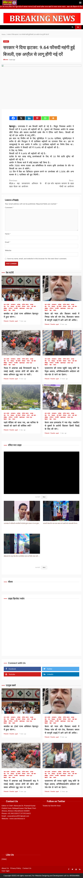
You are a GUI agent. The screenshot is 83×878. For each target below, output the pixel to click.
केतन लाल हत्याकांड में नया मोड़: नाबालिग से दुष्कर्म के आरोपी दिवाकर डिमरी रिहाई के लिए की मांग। (62, 397)
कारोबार (19, 304)
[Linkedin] (29, 118)
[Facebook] (13, 118)
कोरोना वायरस (25, 304)
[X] (21, 118)
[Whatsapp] (45, 118)
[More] (53, 118)
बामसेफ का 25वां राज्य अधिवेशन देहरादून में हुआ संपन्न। (21, 288)
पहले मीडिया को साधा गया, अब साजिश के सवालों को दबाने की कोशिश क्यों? (21, 397)
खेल (5, 306)
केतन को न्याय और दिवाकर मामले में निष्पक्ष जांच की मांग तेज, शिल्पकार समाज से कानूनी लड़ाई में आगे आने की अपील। (62, 288)
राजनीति (16, 308)
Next (44, 497)
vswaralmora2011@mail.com (18, 816)
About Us (5, 868)
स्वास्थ (13, 310)
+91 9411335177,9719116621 (19, 813)
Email (7, 242)
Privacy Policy (15, 868)
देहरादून (13, 306)
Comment (9, 207)
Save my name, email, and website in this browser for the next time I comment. (37, 259)
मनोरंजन (11, 308)
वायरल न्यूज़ (29, 308)
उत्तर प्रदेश (7, 304)
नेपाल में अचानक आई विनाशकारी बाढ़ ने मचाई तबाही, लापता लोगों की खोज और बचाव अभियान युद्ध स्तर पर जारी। (21, 342)
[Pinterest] (37, 118)
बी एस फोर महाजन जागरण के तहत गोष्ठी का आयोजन (59, 183)
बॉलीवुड (6, 308)
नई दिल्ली (18, 306)
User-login (6, 871)
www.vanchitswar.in (17, 818)
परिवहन (24, 306)
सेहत (10, 310)
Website (8, 250)
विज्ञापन (6, 310)
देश (8, 306)
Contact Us (27, 868)
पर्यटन (28, 306)
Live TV (78, 27)
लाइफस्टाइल (22, 308)
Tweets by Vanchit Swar (52, 806)
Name (8, 234)
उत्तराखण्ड (6, 41)
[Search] (72, 27)
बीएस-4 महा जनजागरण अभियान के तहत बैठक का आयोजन (25, 183)
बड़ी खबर (34, 306)
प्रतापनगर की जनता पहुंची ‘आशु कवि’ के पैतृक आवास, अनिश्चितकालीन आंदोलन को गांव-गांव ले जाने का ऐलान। (62, 342)
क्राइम (32, 304)
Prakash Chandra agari (11, 321)
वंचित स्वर (5, 59)
